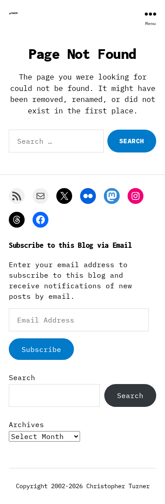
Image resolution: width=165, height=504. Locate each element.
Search (22, 377)
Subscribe (41, 349)
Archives (26, 424)
